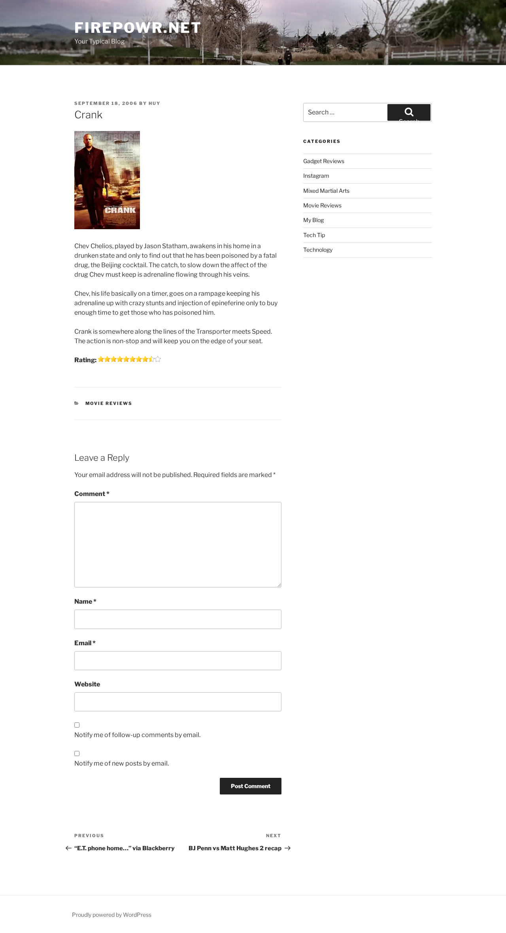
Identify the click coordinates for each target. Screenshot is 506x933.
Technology (317, 249)
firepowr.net (138, 27)
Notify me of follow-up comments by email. (137, 735)
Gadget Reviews (323, 161)
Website (87, 684)
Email (85, 643)
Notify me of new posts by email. (121, 763)
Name (85, 601)
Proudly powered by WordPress (111, 914)
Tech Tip (314, 235)
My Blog (313, 220)
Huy (154, 103)
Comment (92, 494)
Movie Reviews (109, 403)
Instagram (316, 175)
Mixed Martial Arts (326, 190)
